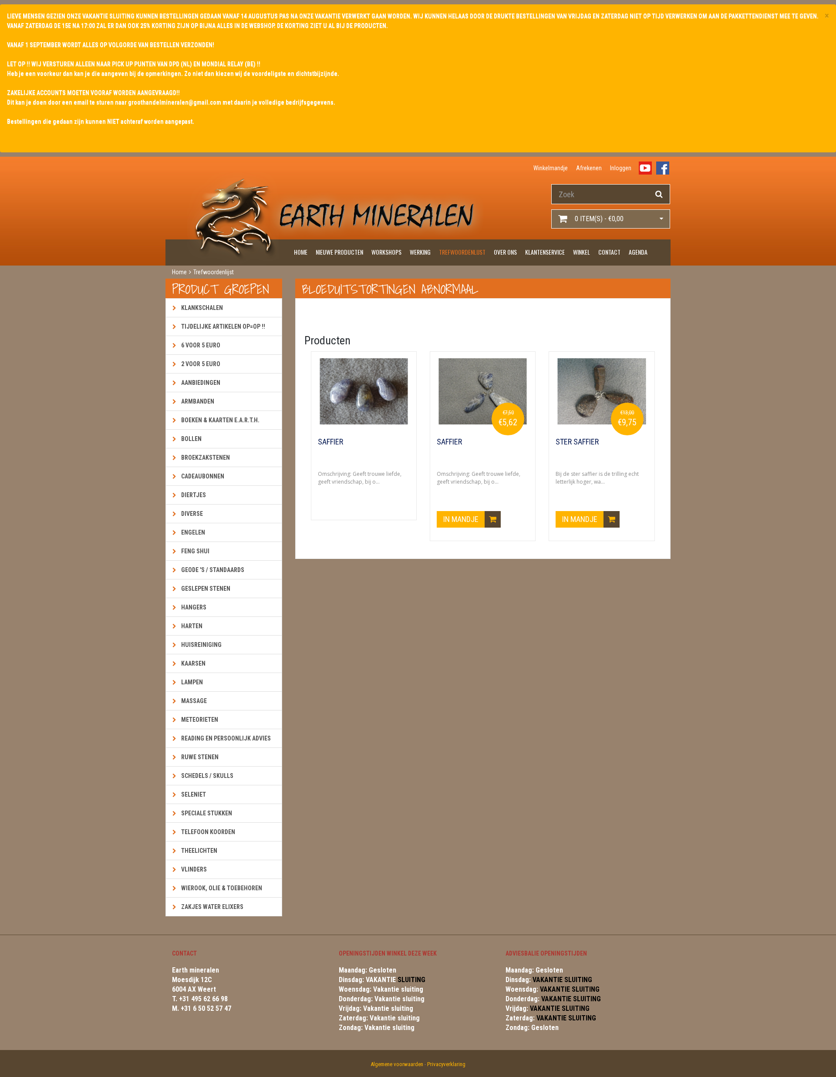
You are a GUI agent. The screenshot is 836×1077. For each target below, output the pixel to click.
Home (300, 251)
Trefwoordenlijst (462, 251)
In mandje (461, 519)
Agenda (638, 251)
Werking (420, 251)
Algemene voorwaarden (397, 1064)
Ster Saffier (577, 442)
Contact (609, 251)
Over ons (505, 251)
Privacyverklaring (446, 1064)
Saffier (330, 442)
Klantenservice (545, 251)
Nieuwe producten (339, 251)
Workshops (386, 251)
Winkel (581, 251)
